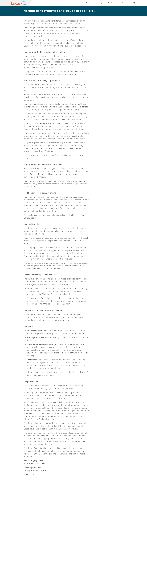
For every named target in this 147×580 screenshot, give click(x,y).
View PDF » (29, 474)
